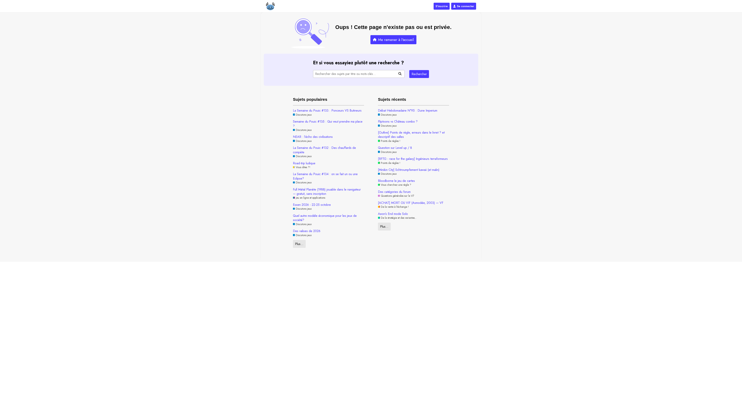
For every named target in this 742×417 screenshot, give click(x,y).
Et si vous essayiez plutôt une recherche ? (358, 62)
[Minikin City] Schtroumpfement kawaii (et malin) (408, 170)
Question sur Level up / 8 (395, 148)
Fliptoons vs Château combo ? (398, 122)
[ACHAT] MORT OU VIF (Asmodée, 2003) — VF (410, 203)
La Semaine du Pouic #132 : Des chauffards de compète (324, 150)
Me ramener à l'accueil (396, 39)
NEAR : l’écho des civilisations (313, 137)
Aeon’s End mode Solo (393, 214)
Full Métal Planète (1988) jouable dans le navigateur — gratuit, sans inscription (327, 191)
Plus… (299, 244)
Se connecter (465, 6)
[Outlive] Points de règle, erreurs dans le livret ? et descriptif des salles (411, 135)
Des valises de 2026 (306, 231)
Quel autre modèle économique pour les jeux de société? (325, 218)
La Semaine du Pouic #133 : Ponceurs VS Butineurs (327, 110)
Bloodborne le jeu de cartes (396, 181)
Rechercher (419, 74)
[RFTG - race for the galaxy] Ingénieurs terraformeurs (413, 159)
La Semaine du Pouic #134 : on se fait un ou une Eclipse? (325, 176)
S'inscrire (442, 6)
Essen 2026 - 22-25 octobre (312, 205)
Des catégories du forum (394, 192)
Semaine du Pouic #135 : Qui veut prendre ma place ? (327, 124)
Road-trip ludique (304, 163)
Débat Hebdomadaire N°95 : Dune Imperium (407, 110)
